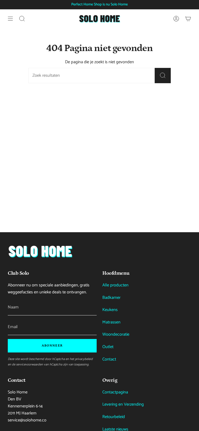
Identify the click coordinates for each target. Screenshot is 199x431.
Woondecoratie (115, 334)
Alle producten (115, 285)
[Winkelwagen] (188, 18)
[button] (22, 18)
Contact (109, 359)
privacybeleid (84, 359)
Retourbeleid (113, 416)
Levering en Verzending (123, 404)
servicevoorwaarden (29, 364)
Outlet (107, 346)
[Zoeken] (163, 75)
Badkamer (111, 297)
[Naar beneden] (40, 251)
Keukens (110, 309)
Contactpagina (115, 392)
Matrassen (111, 322)
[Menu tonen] (10, 18)
